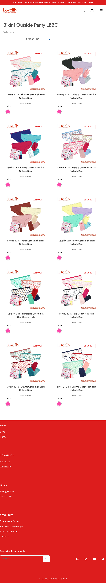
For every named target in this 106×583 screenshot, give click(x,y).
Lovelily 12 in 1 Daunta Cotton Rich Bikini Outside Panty (25, 388)
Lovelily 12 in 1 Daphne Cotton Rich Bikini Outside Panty (76, 388)
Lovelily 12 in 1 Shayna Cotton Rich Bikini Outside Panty (25, 96)
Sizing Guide (7, 491)
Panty (3, 436)
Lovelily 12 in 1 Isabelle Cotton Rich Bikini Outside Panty (76, 96)
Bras (2, 431)
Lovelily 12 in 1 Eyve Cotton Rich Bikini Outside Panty (77, 242)
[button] (101, 10)
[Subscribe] (46, 559)
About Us (5, 461)
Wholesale (5, 466)
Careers (4, 536)
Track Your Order (9, 521)
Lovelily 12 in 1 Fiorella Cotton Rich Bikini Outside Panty (76, 169)
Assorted (8, 111)
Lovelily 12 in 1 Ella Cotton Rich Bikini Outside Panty (76, 315)
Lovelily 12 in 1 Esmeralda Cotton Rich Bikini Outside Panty (26, 315)
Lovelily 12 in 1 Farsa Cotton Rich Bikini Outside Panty (25, 242)
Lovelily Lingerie (57, 578)
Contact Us (6, 496)
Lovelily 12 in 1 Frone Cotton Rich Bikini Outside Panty (25, 169)
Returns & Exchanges (11, 526)
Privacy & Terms (9, 531)
